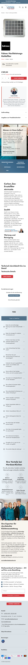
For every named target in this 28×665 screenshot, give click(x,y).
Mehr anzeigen (7, 276)
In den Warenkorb (19, 78)
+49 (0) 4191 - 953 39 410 (10, 613)
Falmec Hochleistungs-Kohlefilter (11, 12)
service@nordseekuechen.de (11, 619)
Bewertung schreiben (14, 295)
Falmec (2, 59)
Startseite (2, 12)
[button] (25, 7)
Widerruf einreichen (14, 603)
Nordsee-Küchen (7, 661)
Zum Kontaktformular (6, 621)
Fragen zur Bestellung (14, 318)
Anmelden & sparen (13, 595)
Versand (7, 74)
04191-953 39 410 (5, 2)
